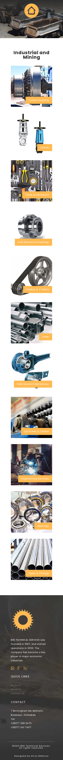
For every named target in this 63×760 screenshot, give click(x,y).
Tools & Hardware (37, 195)
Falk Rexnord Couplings (33, 242)
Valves (44, 147)
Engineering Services (35, 478)
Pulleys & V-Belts (37, 289)
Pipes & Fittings (38, 573)
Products (16, 685)
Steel (45, 336)
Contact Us (17, 693)
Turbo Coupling (39, 100)
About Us (16, 689)
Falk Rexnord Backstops (33, 384)
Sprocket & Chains (36, 431)
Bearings (43, 526)
